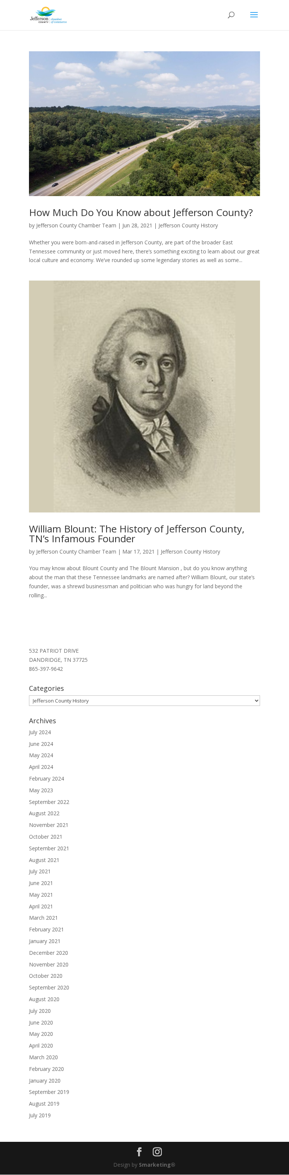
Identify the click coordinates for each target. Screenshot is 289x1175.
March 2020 (43, 1057)
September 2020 (49, 987)
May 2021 (41, 894)
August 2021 (44, 860)
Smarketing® (157, 1164)
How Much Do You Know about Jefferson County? (141, 212)
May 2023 (41, 790)
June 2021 (41, 883)
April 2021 (41, 906)
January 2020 (45, 1080)
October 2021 (45, 836)
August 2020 (44, 999)
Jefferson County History (188, 225)
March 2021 (43, 917)
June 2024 (41, 743)
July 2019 (40, 1115)
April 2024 (41, 766)
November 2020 (48, 964)
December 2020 (48, 952)
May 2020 (41, 1033)
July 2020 (40, 1010)
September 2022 (49, 801)
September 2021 (49, 848)
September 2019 (49, 1091)
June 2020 (41, 1022)
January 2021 (45, 941)
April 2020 (41, 1045)
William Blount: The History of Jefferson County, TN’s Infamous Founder (137, 533)
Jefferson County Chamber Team (76, 225)
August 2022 (44, 813)
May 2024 (41, 755)
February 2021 (46, 929)
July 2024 (40, 732)
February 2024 (46, 778)
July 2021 (40, 871)
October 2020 (45, 975)
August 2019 (44, 1103)
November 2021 (48, 824)
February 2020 (46, 1068)
